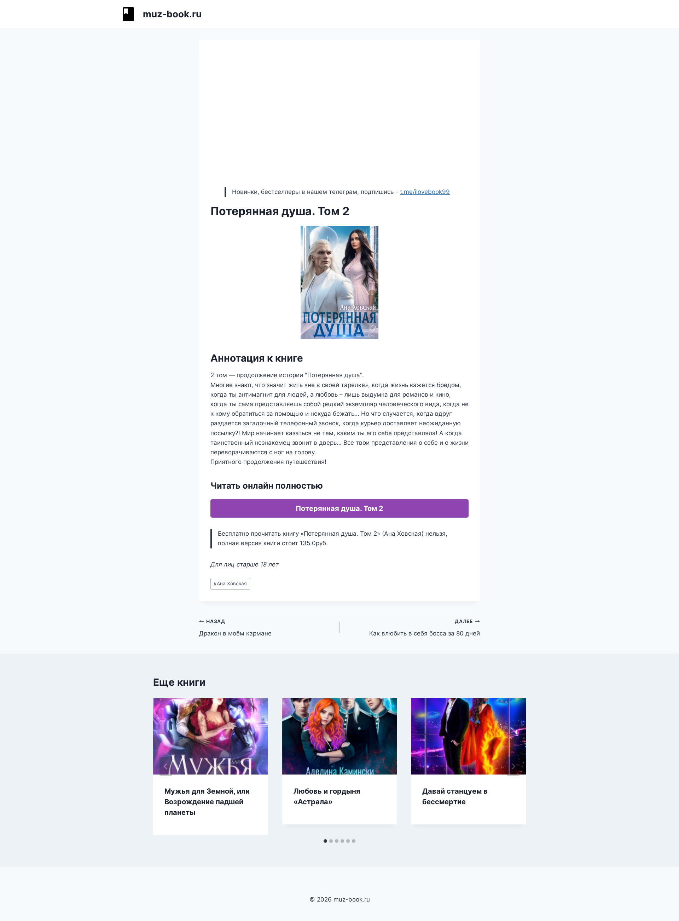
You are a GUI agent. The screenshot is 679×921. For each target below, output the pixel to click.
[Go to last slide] (165, 766)
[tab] (325, 841)
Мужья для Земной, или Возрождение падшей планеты (207, 802)
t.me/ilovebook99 (425, 191)
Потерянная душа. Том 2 (339, 508)
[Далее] (513, 766)
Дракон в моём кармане (235, 627)
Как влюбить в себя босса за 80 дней (424, 627)
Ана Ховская (230, 583)
